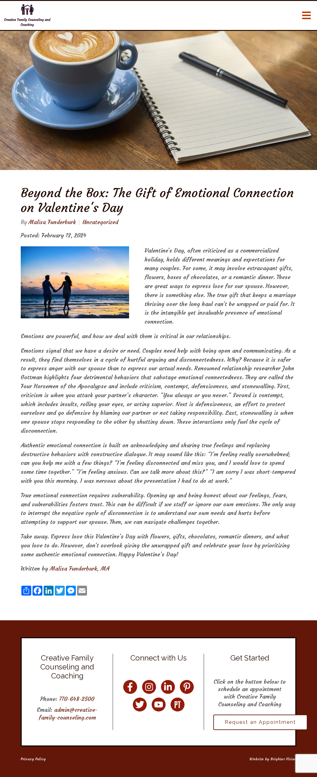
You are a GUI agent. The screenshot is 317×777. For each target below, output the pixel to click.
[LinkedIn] (168, 687)
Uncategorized (100, 222)
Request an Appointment (260, 722)
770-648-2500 (76, 699)
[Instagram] (149, 687)
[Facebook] (130, 687)
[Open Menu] (306, 15)
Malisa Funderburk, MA (79, 568)
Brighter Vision (283, 759)
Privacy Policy (33, 759)
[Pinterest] (187, 687)
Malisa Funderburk (52, 222)
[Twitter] (140, 704)
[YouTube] (159, 704)
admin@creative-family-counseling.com (68, 713)
